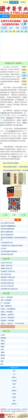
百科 (25, 16)
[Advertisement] (14, 47)
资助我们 (23, 2)
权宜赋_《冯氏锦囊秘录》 (8, 309)
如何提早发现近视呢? (7, 254)
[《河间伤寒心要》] (18, 196)
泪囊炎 (24, 78)
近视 (24, 75)
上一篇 (4, 28)
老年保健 (14, 380)
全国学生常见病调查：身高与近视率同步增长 (13, 239)
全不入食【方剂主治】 (7, 286)
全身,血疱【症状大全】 (8, 283)
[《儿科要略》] (10, 196)
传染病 (14, 394)
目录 (10, 28)
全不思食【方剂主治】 (7, 280)
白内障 (3, 335)
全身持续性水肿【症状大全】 (9, 289)
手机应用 (6, 2)
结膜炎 (24, 72)
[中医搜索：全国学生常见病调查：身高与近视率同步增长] (22, 24)
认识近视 (3, 248)
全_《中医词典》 (6, 303)
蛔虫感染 (9, 118)
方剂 (16, 16)
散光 (2, 364)
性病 (14, 370)
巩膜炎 (24, 67)
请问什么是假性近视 (7, 232)
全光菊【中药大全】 (7, 263)
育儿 (2, 31)
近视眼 (11, 131)
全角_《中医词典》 (6, 300)
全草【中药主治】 (6, 274)
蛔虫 (3, 113)
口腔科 (14, 384)
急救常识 (14, 403)
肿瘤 (14, 400)
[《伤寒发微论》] (22, 184)
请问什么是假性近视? (7, 234)
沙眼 (25, 110)
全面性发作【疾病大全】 (8, 277)
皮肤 (25, 31)
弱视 (2, 361)
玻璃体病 (3, 338)
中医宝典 (5, 16)
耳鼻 (18, 31)
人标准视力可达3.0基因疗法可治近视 (12, 245)
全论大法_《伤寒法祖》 (8, 317)
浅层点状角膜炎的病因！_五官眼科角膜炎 (15, 167)
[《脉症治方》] (6, 184)
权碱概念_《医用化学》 (8, 314)
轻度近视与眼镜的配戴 (7, 229)
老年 (6, 31)
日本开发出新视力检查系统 (9, 251)
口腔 (10, 31)
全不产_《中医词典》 (7, 297)
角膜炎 (24, 70)
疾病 (20, 16)
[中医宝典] (14, 13)
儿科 (14, 374)
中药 (11, 16)
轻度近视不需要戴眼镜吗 (8, 226)
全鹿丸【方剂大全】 (7, 265)
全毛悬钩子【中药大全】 (8, 271)
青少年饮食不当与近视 (7, 223)
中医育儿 (14, 377)
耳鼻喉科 (14, 390)
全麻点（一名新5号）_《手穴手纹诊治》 (13, 323)
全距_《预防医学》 (6, 306)
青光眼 (24, 84)
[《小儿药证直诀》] (14, 184)
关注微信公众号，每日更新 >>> (14, 63)
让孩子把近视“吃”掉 (7, 242)
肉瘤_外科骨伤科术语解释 (11, 163)
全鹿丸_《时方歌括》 (7, 312)
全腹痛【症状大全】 (7, 268)
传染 (22, 31)
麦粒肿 (24, 81)
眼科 (14, 31)
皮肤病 (14, 397)
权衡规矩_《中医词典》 (8, 320)
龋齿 (15, 156)
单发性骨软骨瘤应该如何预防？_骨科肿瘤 (15, 170)
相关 (17, 28)
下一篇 (24, 28)
